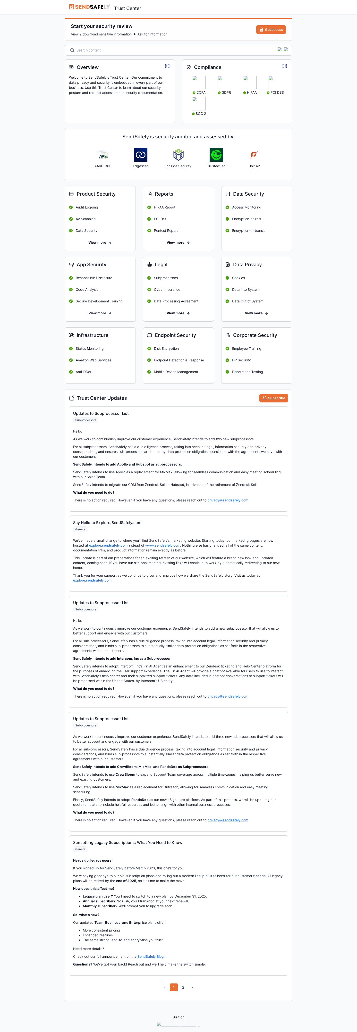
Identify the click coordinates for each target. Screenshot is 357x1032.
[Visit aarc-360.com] (103, 155)
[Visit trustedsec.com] (216, 155)
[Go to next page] (192, 987)
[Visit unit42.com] (254, 155)
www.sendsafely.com (162, 545)
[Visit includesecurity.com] (178, 155)
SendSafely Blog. (151, 956)
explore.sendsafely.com (108, 545)
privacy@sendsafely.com (227, 500)
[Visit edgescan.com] (140, 155)
